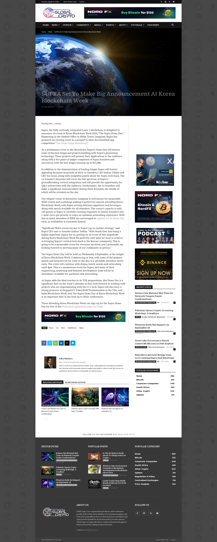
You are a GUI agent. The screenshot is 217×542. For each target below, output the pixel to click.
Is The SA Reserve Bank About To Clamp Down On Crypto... (114, 455)
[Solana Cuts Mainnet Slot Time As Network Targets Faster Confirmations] (55, 397)
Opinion (67, 25)
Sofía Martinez (49, 107)
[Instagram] (165, 2)
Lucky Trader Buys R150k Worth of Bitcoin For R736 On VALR (114, 483)
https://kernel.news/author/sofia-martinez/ (72, 362)
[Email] (67, 343)
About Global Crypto (70, 2)
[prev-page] (43, 418)
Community (83, 25)
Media (97, 25)
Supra (81, 328)
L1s (57, 328)
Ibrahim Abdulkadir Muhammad (153, 317)
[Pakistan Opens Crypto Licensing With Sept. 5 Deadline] (85, 397)
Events (110, 25)
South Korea (72, 328)
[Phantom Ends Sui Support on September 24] (115, 397)
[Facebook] (161, 2)
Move (63, 328)
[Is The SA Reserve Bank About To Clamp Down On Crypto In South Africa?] (94, 456)
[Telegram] (72, 343)
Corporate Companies (110, 475)
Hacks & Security (141, 347)
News (55, 25)
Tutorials (136, 25)
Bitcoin (74, 405)
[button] (173, 25)
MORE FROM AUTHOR (75, 382)
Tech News (153, 25)
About (122, 25)
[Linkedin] (61, 343)
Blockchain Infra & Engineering (52, 405)
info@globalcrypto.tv (91, 530)
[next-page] (47, 418)
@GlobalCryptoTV (123, 434)
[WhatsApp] (55, 343)
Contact (82, 2)
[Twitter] (169, 2)
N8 (158, 302)
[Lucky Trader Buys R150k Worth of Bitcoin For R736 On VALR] (94, 484)
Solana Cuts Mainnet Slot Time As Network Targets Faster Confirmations (53, 411)
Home (46, 25)
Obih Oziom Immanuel (165, 331)
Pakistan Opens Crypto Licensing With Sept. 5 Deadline (66, 469)
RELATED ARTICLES (52, 382)
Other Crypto (50, 88)
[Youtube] (174, 2)
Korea (51, 328)
